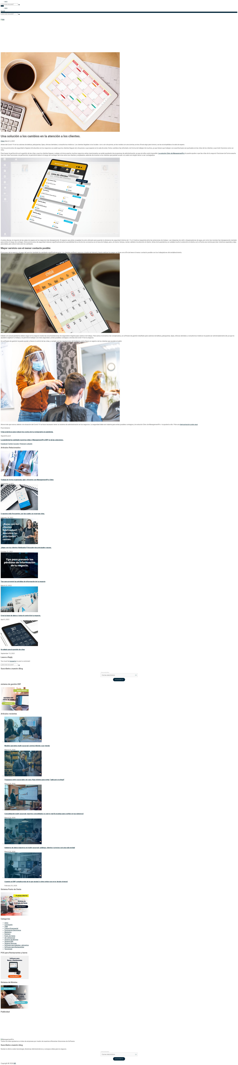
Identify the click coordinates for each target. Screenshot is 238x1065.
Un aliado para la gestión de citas (13, 649)
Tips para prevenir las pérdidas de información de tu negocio (23, 581)
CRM (6, 926)
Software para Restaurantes (14, 947)
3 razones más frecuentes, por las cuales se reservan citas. (23, 514)
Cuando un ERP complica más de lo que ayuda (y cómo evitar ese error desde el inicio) (36, 882)
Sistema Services (10, 943)
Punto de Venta (9, 936)
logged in (13, 661)
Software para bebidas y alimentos (16, 945)
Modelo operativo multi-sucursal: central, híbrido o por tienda (27, 746)
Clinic (3, 141)
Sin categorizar (9, 938)
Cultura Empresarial (11, 928)
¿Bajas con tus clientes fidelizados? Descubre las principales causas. (26, 547)
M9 (15, 1063)
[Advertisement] (119, 34)
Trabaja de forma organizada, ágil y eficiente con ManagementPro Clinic (27, 480)
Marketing (7, 932)
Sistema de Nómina (11, 940)
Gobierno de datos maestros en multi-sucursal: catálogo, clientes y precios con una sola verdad (39, 848)
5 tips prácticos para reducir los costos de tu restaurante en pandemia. (27, 432)
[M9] (2, 20)
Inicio (5, 1)
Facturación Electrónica (12, 930)
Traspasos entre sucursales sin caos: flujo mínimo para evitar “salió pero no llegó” (34, 780)
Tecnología (8, 949)
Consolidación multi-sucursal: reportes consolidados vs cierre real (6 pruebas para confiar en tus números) (43, 814)
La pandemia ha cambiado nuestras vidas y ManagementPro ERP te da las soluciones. (32, 440)
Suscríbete (119, 679)
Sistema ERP (8, 941)
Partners (7, 934)
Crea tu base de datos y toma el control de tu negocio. (21, 615)
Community (8, 925)
